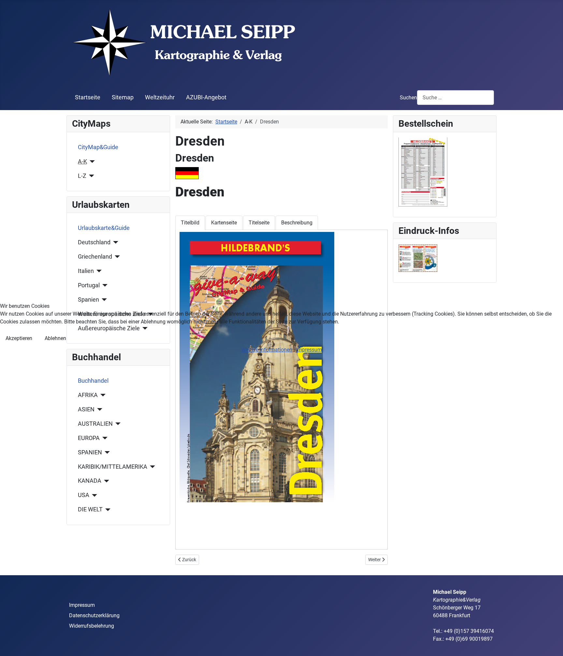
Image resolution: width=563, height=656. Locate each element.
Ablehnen (55, 338)
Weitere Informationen (266, 350)
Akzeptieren (19, 338)
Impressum (309, 350)
